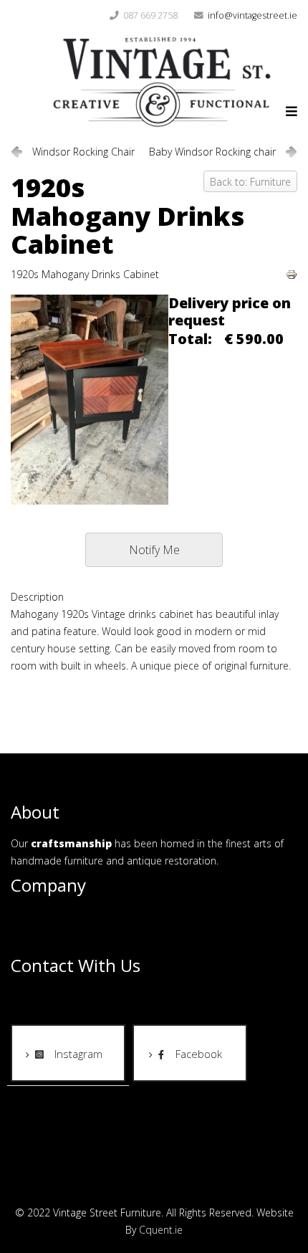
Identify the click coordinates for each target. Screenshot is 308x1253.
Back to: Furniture (250, 182)
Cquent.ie (161, 1230)
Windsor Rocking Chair (83, 151)
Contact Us (36, 941)
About (25, 916)
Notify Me (154, 550)
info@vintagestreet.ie (252, 15)
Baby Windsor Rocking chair (212, 151)
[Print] (291, 274)
